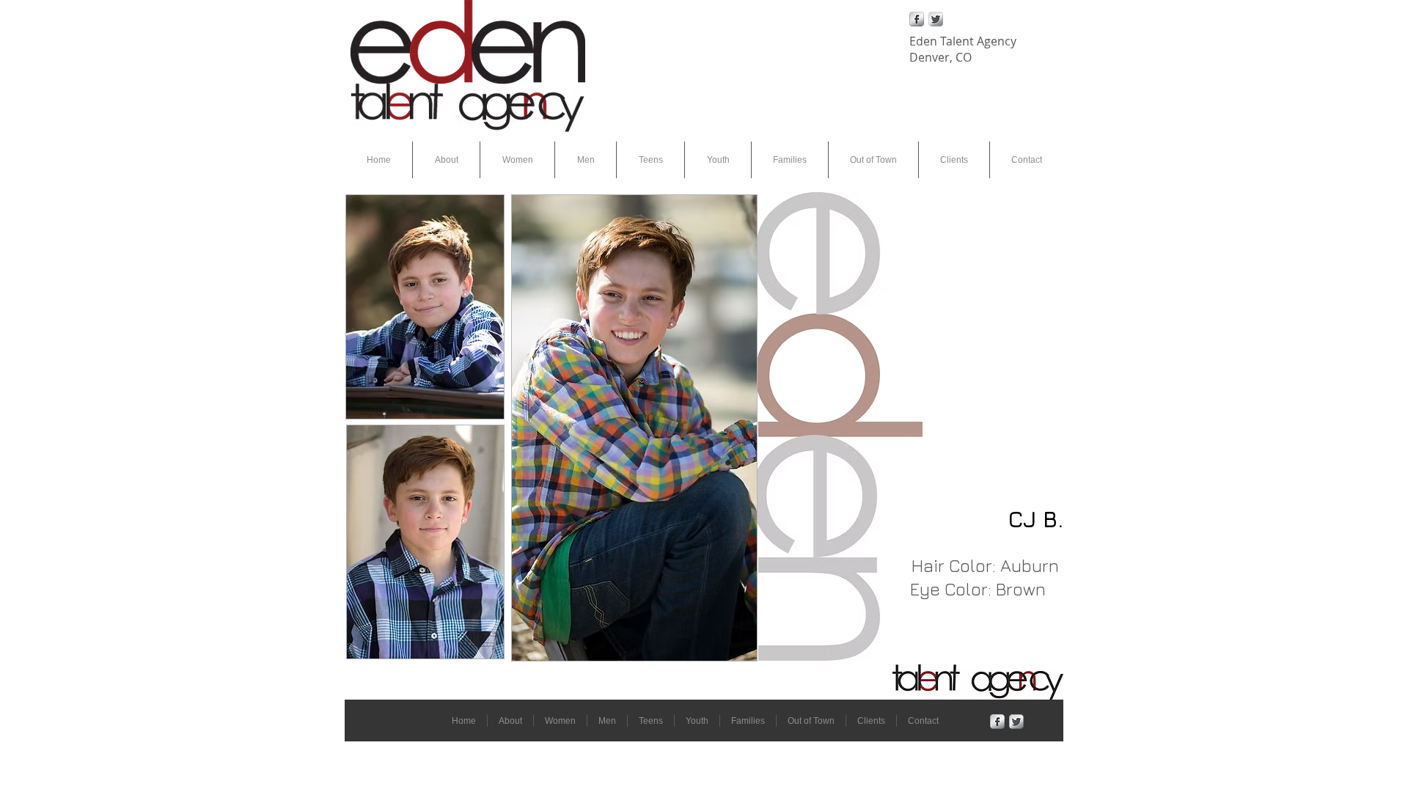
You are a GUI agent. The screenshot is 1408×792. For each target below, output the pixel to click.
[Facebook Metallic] (916, 19)
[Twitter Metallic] (935, 19)
